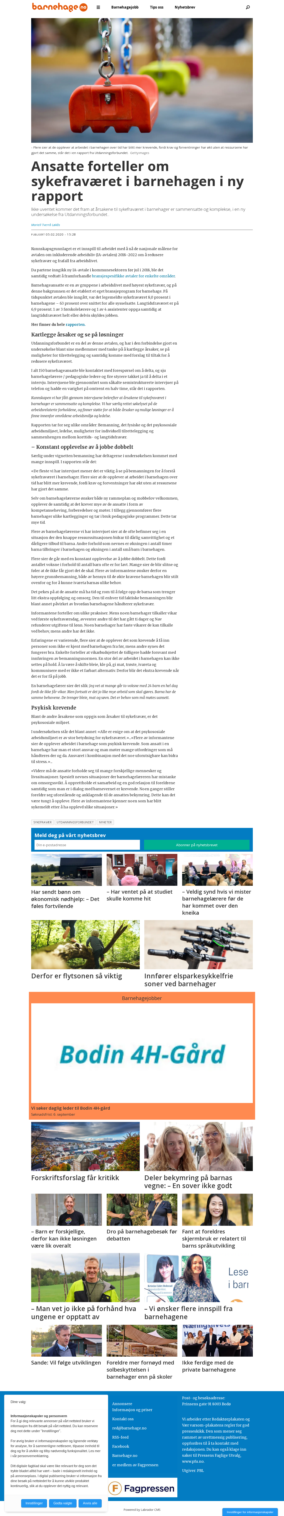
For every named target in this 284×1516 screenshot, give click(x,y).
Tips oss (156, 7)
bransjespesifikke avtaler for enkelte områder (133, 276)
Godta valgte (62, 1503)
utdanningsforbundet (75, 822)
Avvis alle (90, 1503)
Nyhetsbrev (185, 7)
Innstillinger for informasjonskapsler (250, 1512)
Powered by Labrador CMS (142, 1510)
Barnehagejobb (124, 7)
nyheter (105, 822)
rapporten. (76, 324)
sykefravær (42, 822)
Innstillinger (34, 1503)
